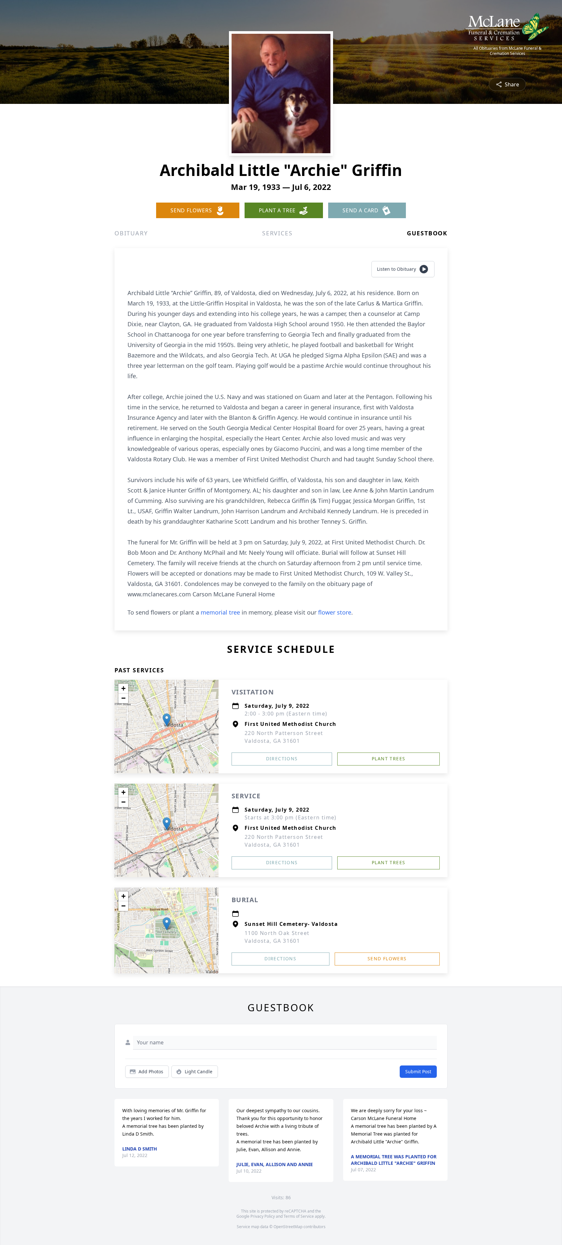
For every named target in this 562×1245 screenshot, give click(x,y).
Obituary (131, 233)
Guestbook (427, 233)
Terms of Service (299, 1216)
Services (277, 233)
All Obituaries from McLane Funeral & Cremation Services (508, 51)
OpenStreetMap (288, 1226)
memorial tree (220, 612)
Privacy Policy (262, 1216)
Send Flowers (387, 958)
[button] (167, 720)
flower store (334, 612)
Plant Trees (388, 758)
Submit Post (418, 1071)
